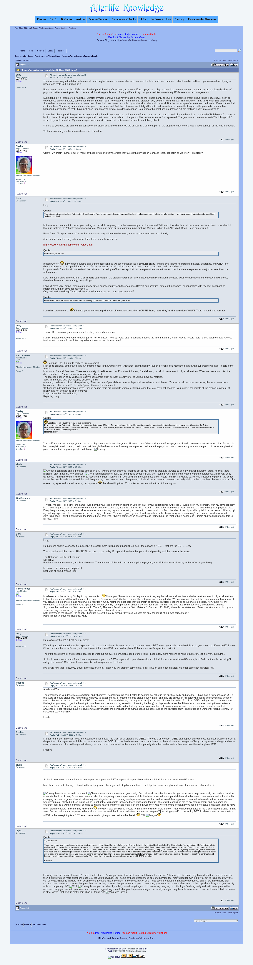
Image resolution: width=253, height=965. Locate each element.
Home (22, 51)
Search (40, 51)
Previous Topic (220, 60)
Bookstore (66, 19)
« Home (19, 924)
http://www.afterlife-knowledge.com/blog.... (138, 40)
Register (72, 28)
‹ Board (27, 924)
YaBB (110, 951)
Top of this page (39, 924)
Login (63, 28)
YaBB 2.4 (143, 949)
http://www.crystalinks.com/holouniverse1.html (68, 244)
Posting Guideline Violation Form (137, 938)
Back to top (21, 142)
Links (142, 19)
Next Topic (232, 60)
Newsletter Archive (160, 19)
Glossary (179, 19)
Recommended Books (124, 19)
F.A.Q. (53, 19)
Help (31, 51)
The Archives (41, 56)
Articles (80, 19)
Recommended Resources (202, 19)
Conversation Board (24, 56)
